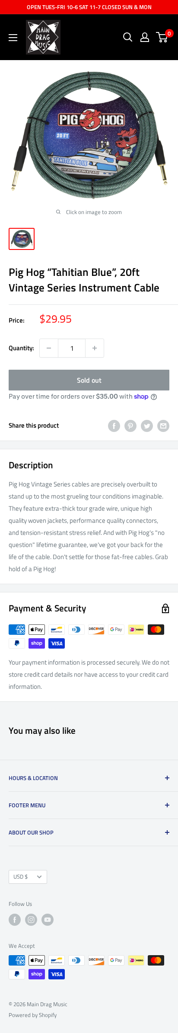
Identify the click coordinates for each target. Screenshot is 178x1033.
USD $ (20, 877)
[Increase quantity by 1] (95, 348)
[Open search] (128, 37)
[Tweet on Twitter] (147, 425)
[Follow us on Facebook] (15, 920)
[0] (162, 37)
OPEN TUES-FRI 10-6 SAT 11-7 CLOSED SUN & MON (89, 7)
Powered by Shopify (33, 1015)
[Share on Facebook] (114, 425)
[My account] (144, 37)
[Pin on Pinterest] (130, 425)
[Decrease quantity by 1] (49, 348)
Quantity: (21, 348)
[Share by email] (163, 425)
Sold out (89, 380)
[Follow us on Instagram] (31, 920)
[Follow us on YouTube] (47, 920)
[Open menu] (13, 37)
